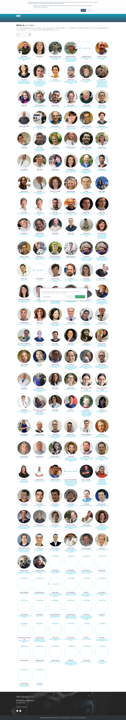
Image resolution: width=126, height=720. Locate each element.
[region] (63, 294)
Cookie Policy (83, 717)
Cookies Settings (47, 296)
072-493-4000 (22, 702)
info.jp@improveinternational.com (26, 700)
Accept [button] (83, 10)
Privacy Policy (75, 717)
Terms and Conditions (65, 717)
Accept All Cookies (80, 296)
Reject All (69, 296)
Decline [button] (89, 10)
